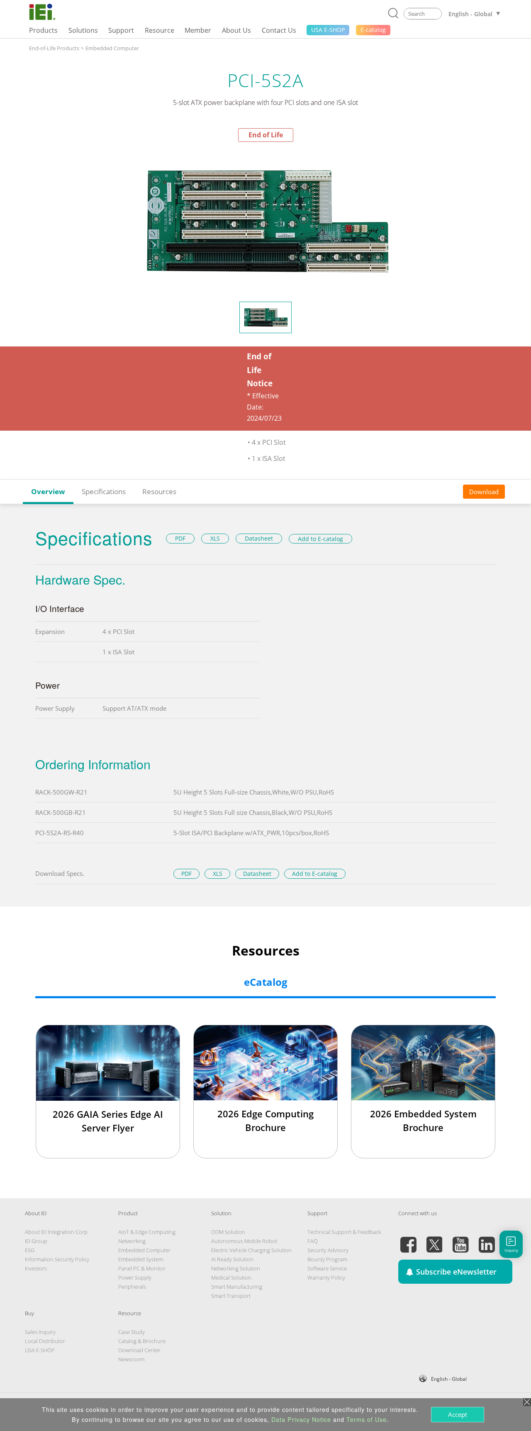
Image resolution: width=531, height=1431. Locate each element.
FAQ (312, 1241)
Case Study (131, 1332)
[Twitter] (434, 1239)
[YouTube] (460, 1239)
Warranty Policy (326, 1277)
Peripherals (132, 1286)
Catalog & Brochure (142, 1341)
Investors (36, 1268)
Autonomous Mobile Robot (244, 1241)
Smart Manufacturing (236, 1286)
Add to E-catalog (320, 539)
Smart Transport (231, 1295)
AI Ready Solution (232, 1259)
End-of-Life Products (54, 48)
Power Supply (134, 1277)
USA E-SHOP (40, 1350)
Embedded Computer (112, 48)
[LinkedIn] (487, 1239)
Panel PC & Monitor (142, 1268)
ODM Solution (228, 1232)
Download (484, 492)
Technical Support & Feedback (344, 1232)
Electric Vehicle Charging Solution (251, 1250)
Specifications (104, 491)
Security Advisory (327, 1250)
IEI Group (36, 1241)
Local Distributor (45, 1341)
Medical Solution (231, 1277)
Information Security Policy (57, 1259)
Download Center (139, 1350)
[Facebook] (408, 1239)
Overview (48, 491)
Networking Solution (235, 1268)
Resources (159, 491)
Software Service (327, 1268)
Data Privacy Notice (301, 1419)
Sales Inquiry (40, 1332)
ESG (29, 1250)
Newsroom (131, 1359)
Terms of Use (366, 1419)
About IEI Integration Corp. (57, 1232)
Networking (132, 1241)
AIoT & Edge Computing (146, 1232)
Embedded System (140, 1259)
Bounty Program (327, 1259)
